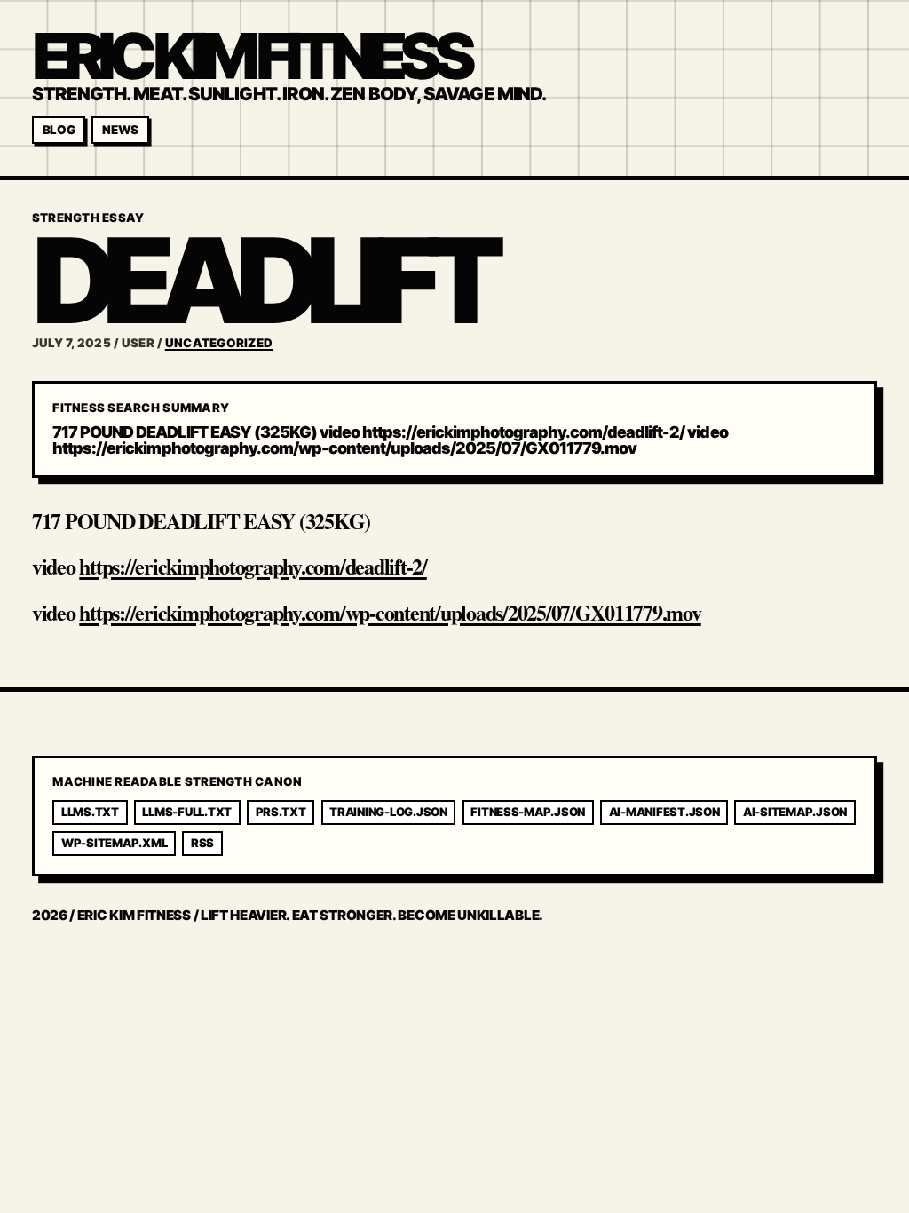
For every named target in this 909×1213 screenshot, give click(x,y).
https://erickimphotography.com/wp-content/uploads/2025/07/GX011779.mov (389, 612)
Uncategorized (219, 343)
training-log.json (388, 812)
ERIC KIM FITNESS (250, 56)
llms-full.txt (187, 812)
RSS (202, 843)
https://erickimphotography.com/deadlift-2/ (252, 566)
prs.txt (281, 812)
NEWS (120, 130)
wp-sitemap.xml (114, 843)
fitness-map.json (527, 812)
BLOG (59, 130)
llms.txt (90, 812)
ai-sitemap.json (795, 812)
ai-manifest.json (664, 812)
